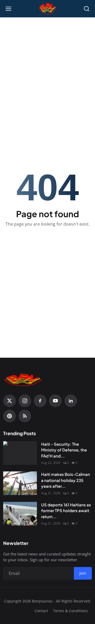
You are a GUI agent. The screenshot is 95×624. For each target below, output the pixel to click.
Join (82, 573)
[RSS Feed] (24, 416)
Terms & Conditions (70, 610)
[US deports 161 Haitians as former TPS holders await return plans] (20, 514)
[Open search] (86, 8)
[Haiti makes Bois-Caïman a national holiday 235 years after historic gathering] (20, 483)
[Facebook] (40, 400)
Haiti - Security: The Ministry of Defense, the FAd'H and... (64, 449)
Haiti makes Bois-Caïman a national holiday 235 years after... (65, 480)
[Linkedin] (70, 400)
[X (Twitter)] (9, 400)
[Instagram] (24, 400)
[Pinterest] (9, 416)
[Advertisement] (47, 70)
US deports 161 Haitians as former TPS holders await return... (66, 510)
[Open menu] (8, 8)
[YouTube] (55, 400)
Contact (41, 610)
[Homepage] (47, 8)
